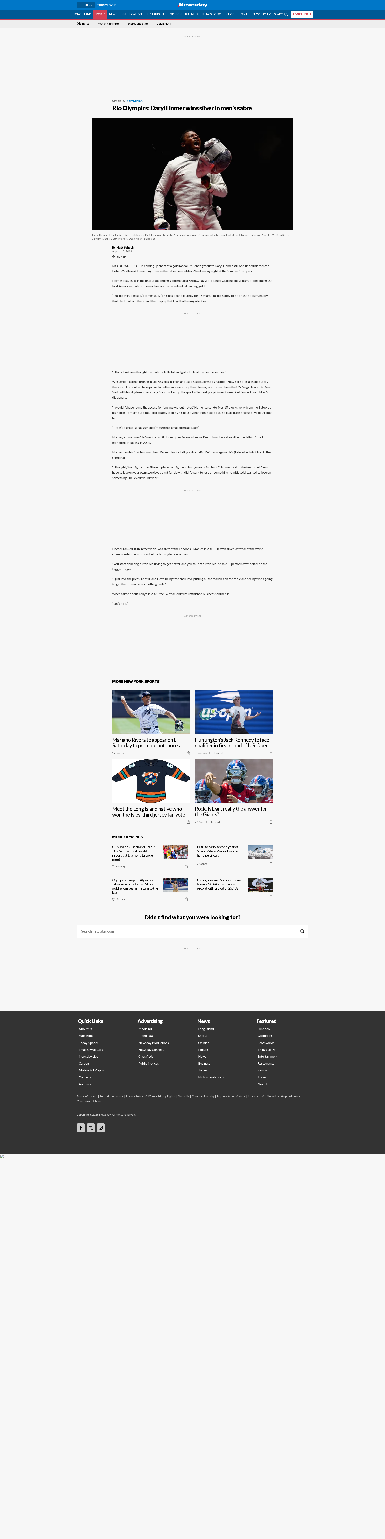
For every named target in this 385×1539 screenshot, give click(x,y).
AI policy (294, 1096)
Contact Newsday (203, 1096)
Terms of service (87, 1096)
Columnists (164, 23)
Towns (202, 1070)
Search (279, 14)
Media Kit (145, 1029)
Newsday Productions (153, 1043)
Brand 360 (145, 1035)
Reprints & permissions (231, 1096)
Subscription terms (112, 1096)
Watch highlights (109, 23)
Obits (245, 14)
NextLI (262, 1084)
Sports (100, 14)
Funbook (264, 1029)
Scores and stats (138, 23)
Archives (85, 1084)
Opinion (176, 14)
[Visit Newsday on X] (91, 1127)
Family (262, 1070)
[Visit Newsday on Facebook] (81, 1127)
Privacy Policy (134, 1096)
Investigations (132, 14)
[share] (188, 753)
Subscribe (86, 1035)
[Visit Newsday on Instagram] (101, 1127)
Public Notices (148, 1063)
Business (191, 14)
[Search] (302, 931)
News (113, 14)
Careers (84, 1063)
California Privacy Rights (160, 1096)
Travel (262, 1077)
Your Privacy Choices (90, 1101)
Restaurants (156, 14)
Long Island (82, 14)
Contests (85, 1077)
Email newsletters (91, 1049)
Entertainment (267, 1056)
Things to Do (211, 14)
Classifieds (145, 1056)
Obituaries (265, 1035)
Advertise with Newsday (263, 1096)
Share (121, 257)
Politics (203, 1049)
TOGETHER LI (301, 14)
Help (284, 1096)
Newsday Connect (151, 1049)
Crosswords (266, 1043)
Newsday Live (88, 1056)
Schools (231, 14)
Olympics (83, 23)
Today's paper (88, 1043)
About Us (85, 1029)
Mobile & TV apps (91, 1070)
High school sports (211, 1077)
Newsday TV (262, 14)
